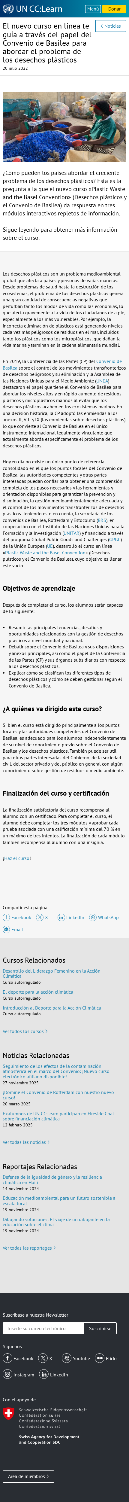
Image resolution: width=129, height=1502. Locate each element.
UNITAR (72, 533)
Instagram (24, 1375)
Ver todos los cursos (23, 1031)
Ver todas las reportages (27, 1248)
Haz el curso (16, 858)
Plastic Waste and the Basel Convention (45, 553)
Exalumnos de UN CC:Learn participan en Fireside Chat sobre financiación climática (58, 1116)
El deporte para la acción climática (38, 992)
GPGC (115, 539)
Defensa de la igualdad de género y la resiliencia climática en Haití (52, 1179)
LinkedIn (59, 1375)
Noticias (112, 26)
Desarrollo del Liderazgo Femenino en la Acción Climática (51, 973)
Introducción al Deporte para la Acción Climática (52, 1008)
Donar (114, 9)
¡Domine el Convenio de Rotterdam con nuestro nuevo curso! (58, 1095)
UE (50, 546)
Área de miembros (26, 1476)
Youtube (81, 1358)
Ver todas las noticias (24, 1142)
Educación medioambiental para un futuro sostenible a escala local (59, 1200)
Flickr (111, 1358)
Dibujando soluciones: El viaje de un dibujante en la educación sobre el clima (56, 1222)
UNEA (102, 381)
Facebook (23, 1358)
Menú (93, 9)
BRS (102, 520)
